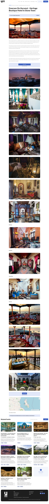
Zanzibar (14, 15)
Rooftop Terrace (20, 415)
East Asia (23, 480)
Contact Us (41, 491)
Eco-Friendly (35, 464)
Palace (2, 486)
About (36, 1)
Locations (26, 1)
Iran (4, 480)
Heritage (2, 442)
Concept (35, 442)
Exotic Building (16, 415)
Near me (29, 1)
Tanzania (17, 15)
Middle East (6, 480)
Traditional (37, 15)
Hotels (21, 1)
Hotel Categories (32, 1)
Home (19, 1)
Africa (19, 15)
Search (46, 419)
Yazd (2, 480)
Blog (23, 1)
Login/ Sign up (40, 1)
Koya (19, 480)
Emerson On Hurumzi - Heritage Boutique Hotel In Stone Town (21, 5)
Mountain (19, 464)
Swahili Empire (27, 415)
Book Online (24, 64)
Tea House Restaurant (31, 415)
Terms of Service (31, 491)
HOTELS (10, 5)
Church (18, 486)
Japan (21, 480)
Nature (4, 464)
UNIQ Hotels (17, 12)
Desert (2, 464)
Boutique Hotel (13, 415)
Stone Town (23, 415)
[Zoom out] (39, 398)
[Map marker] (24, 403)
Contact (46, 1)
